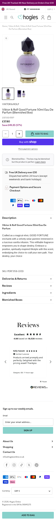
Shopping (8, 447)
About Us (8, 441)
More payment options (28, 149)
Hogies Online (15, 502)
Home (4, 26)
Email (5, 415)
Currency (6, 490)
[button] (6, 17)
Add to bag (28, 515)
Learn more (40, 162)
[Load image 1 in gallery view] (8, 94)
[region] (28, 362)
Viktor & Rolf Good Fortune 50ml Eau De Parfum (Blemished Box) (30, 27)
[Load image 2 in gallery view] (21, 94)
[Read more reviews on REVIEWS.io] (39, 387)
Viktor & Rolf (14, 26)
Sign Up (28, 430)
